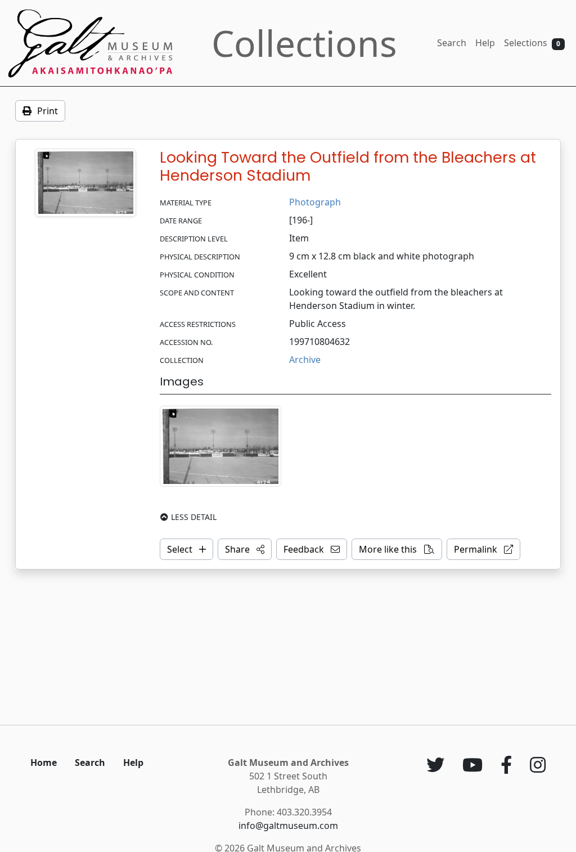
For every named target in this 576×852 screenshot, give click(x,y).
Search (451, 43)
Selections (532, 43)
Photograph (315, 202)
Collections (304, 43)
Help (485, 43)
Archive (305, 359)
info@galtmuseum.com (288, 825)
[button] (245, 549)
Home (43, 762)
